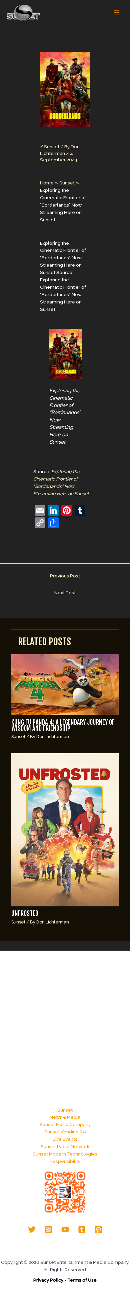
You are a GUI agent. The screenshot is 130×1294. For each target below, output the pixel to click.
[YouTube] (65, 1229)
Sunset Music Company (65, 1124)
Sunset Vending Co (65, 1131)
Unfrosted (24, 913)
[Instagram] (48, 1229)
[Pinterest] (98, 1229)
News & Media (65, 1117)
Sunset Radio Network (65, 1146)
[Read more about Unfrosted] (65, 829)
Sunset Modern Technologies (65, 1154)
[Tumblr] (82, 1229)
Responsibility (65, 1161)
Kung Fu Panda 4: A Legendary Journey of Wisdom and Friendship (63, 725)
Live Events (65, 1139)
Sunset (51, 146)
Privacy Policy (48, 1280)
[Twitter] (32, 1229)
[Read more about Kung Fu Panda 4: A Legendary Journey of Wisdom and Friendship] (65, 684)
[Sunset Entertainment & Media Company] (23, 12)
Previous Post (65, 575)
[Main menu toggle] (117, 12)
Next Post (65, 592)
